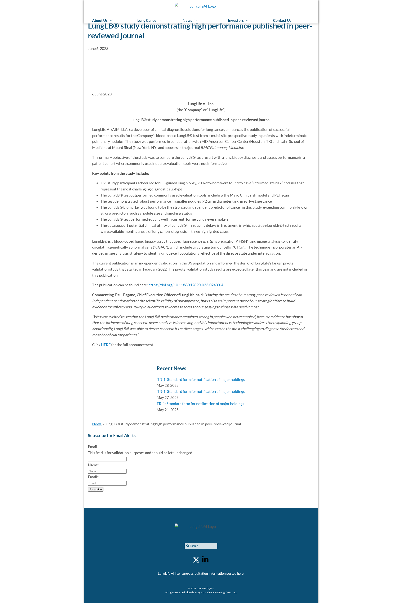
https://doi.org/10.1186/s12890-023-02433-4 (185, 285)
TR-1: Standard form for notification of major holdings (201, 379)
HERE (106, 344)
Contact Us (282, 20)
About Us (100, 20)
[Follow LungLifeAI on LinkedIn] (205, 559)
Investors (236, 20)
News (187, 20)
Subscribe (96, 489)
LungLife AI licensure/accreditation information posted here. (201, 573)
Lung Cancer (147, 20)
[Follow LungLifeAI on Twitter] (196, 560)
